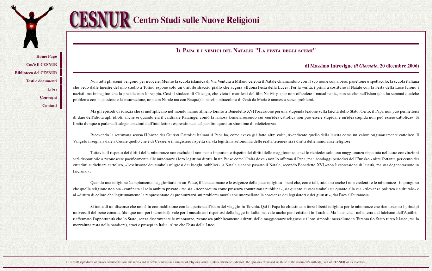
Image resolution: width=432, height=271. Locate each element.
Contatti (49, 105)
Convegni (48, 97)
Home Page (46, 56)
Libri (52, 89)
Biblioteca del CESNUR (36, 72)
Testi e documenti (41, 81)
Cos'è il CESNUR (41, 64)
